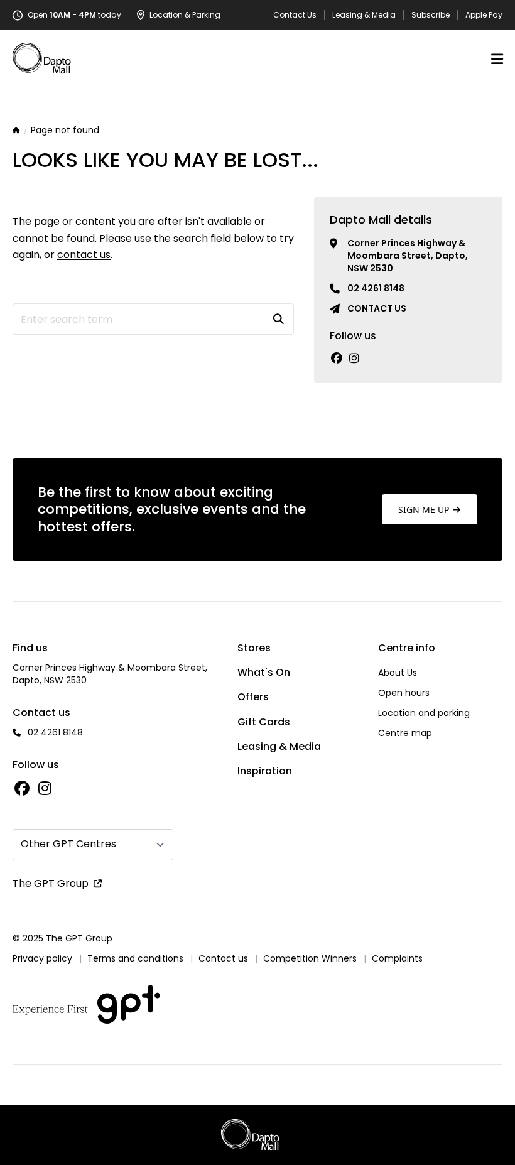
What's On (263, 672)
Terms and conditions (135, 958)
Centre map (405, 733)
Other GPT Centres (68, 844)
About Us (397, 672)
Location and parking (424, 713)
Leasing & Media (364, 15)
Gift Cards (263, 722)
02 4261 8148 (375, 288)
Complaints (397, 958)
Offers (253, 697)
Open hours (404, 692)
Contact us (376, 308)
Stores (254, 648)
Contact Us (295, 15)
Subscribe (430, 15)
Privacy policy (42, 958)
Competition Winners (310, 958)
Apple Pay (483, 15)
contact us (84, 254)
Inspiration (264, 771)
